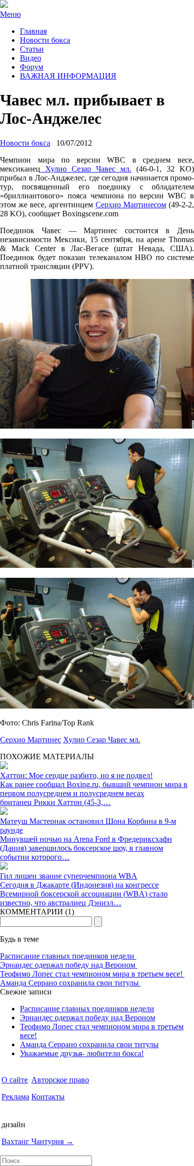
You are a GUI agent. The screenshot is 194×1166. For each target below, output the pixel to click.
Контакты (48, 1096)
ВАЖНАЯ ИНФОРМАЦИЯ (68, 76)
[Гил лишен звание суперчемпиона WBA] (4, 867)
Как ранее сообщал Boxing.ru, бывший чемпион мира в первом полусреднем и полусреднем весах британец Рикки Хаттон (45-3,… (94, 793)
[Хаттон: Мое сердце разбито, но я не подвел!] (4, 766)
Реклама (15, 1096)
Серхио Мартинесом (131, 204)
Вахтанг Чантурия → (37, 1141)
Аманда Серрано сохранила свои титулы (70, 983)
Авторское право (60, 1080)
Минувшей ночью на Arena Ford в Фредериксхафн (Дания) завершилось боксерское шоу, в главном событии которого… (86, 848)
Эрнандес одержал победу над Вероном (68, 965)
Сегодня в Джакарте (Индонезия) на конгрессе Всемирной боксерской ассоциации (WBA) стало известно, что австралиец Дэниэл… (84, 894)
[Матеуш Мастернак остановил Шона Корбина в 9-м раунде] (4, 812)
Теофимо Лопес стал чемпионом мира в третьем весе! (92, 974)
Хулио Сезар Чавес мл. (85, 169)
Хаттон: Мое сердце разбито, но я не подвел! (76, 775)
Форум (31, 67)
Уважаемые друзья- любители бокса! (82, 1053)
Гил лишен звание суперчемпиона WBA (68, 876)
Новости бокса (45, 40)
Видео (30, 58)
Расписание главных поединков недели (68, 956)
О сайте (14, 1080)
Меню (10, 14)
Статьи (32, 49)
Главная (33, 31)
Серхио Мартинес (30, 739)
